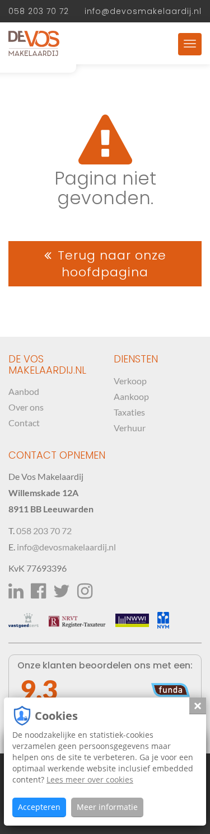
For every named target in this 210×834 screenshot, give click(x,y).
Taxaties (129, 412)
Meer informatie (107, 807)
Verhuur (130, 427)
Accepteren (39, 807)
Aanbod (23, 391)
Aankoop (131, 396)
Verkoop (130, 380)
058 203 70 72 (38, 11)
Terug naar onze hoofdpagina (112, 263)
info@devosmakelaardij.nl (143, 11)
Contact (24, 422)
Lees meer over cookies (89, 779)
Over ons (26, 407)
